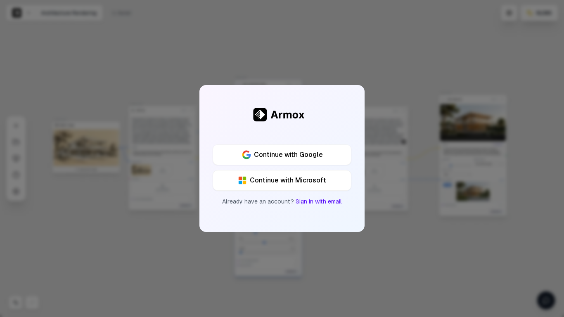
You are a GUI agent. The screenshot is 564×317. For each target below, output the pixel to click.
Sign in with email (319, 201)
